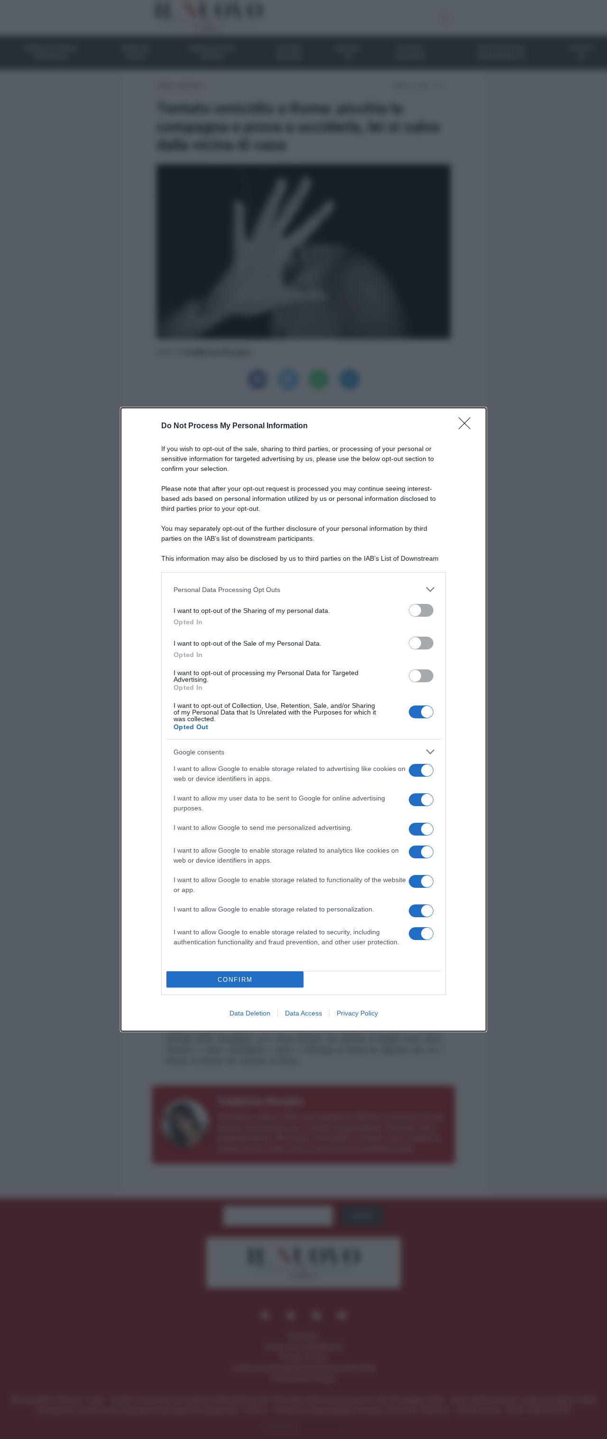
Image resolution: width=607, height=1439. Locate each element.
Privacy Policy (357, 1013)
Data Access (303, 1013)
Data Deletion (250, 1013)
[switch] (421, 610)
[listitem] (303, 589)
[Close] (468, 426)
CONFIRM (235, 979)
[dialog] (303, 719)
